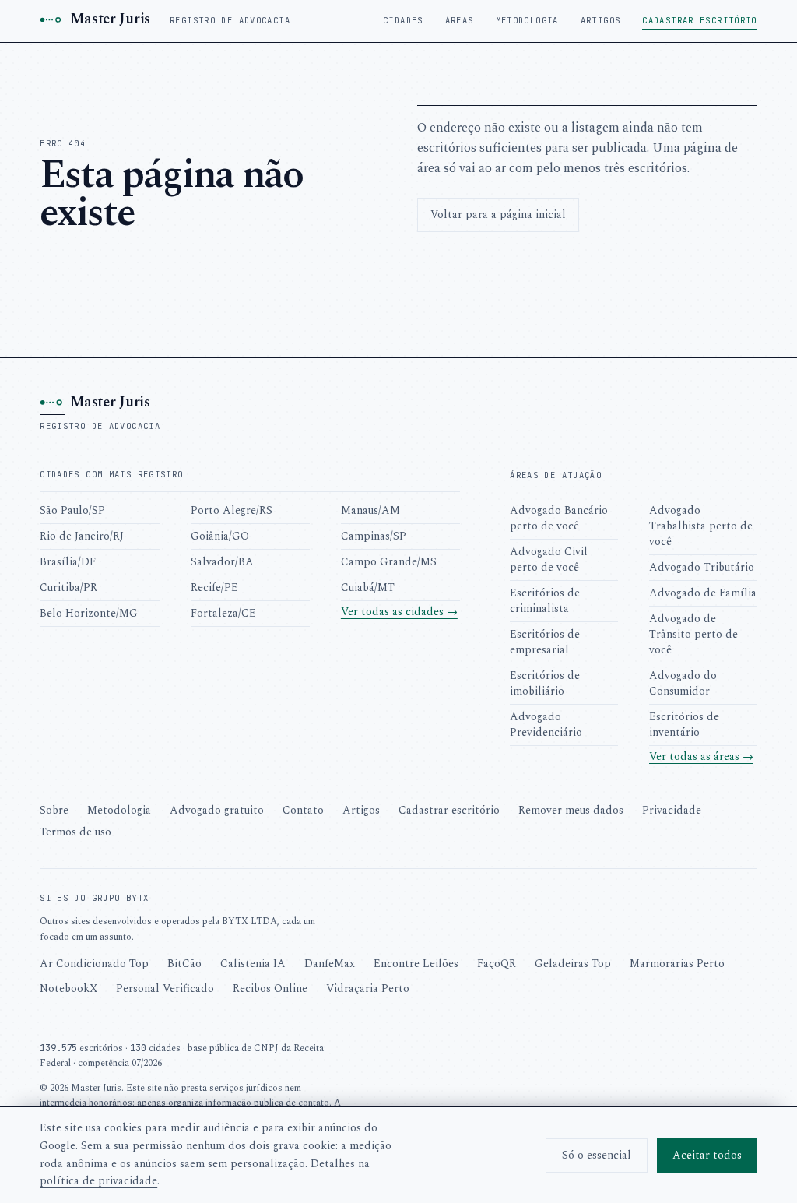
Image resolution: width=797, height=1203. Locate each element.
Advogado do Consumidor (683, 683)
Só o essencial (596, 1155)
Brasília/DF (68, 562)
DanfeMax (329, 963)
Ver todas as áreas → (701, 756)
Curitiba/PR (68, 587)
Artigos (601, 20)
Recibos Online (270, 988)
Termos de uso (75, 832)
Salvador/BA (222, 562)
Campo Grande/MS (389, 562)
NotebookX (68, 988)
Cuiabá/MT (368, 587)
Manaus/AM (370, 510)
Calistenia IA (253, 963)
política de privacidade (98, 1181)
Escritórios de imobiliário (545, 683)
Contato (303, 810)
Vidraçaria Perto (367, 988)
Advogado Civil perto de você (549, 559)
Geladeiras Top (573, 963)
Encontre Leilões (416, 963)
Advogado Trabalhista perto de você (701, 526)
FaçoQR (496, 963)
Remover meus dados (570, 810)
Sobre (54, 810)
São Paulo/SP (72, 510)
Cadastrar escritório (699, 20)
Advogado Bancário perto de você (559, 518)
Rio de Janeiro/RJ (82, 536)
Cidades (403, 20)
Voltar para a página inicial (498, 214)
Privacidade (671, 810)
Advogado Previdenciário (546, 724)
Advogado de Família (703, 593)
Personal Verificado (165, 988)
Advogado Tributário (701, 567)
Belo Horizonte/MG (89, 613)
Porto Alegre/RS (231, 510)
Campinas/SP (373, 536)
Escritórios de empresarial (545, 642)
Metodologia (527, 20)
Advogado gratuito (217, 810)
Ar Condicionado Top (94, 963)
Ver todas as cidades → (399, 611)
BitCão (184, 963)
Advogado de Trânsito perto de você (693, 634)
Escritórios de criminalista (545, 601)
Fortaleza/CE (223, 613)
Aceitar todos (707, 1155)
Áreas (459, 20)
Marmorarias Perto (677, 963)
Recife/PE (214, 587)
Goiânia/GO (220, 536)
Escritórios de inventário (684, 724)
